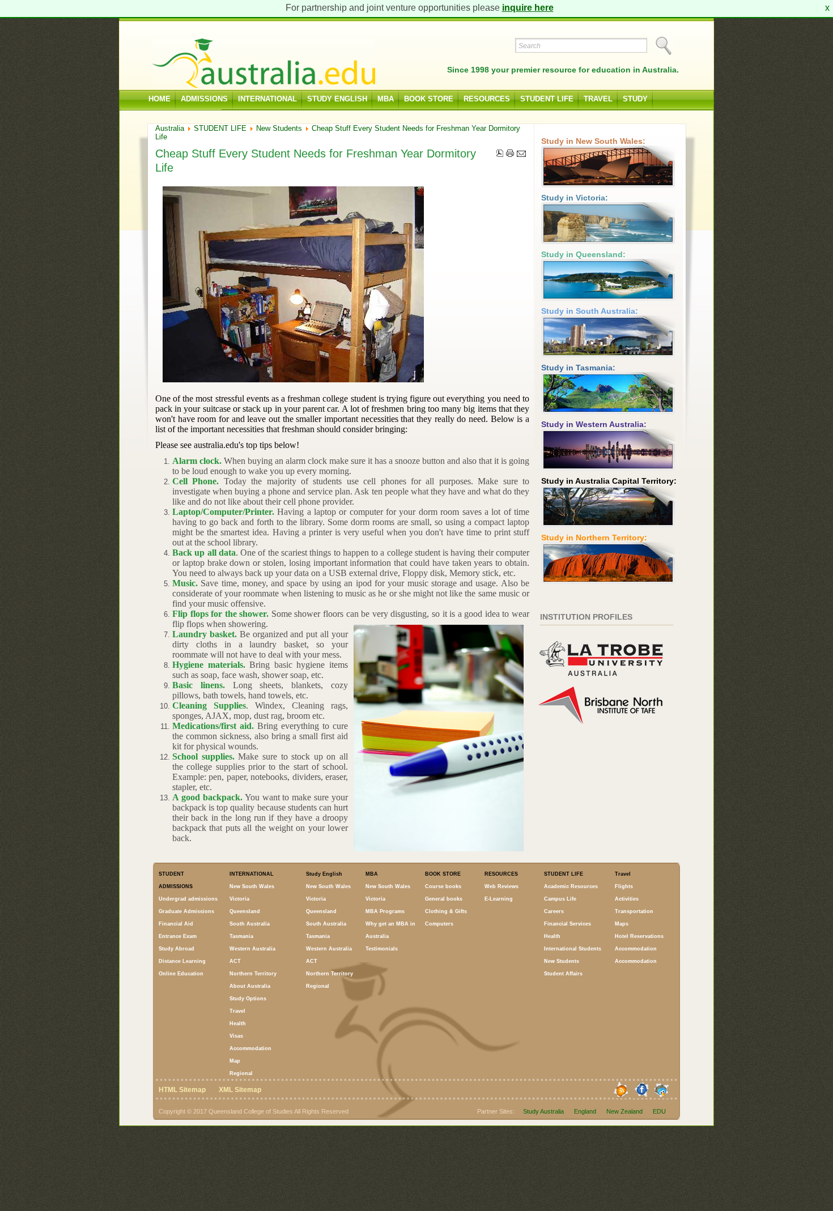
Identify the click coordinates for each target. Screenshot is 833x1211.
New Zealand (624, 1111)
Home (159, 99)
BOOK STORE (428, 99)
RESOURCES (487, 99)
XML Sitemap (240, 1090)
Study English (337, 99)
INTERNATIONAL (267, 99)
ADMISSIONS (204, 99)
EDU (659, 1111)
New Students (279, 128)
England (585, 1111)
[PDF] (499, 154)
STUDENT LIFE (546, 99)
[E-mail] (521, 154)
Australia (169, 128)
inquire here (528, 7)
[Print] (510, 154)
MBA (385, 99)
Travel (598, 99)
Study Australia (543, 1111)
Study (635, 99)
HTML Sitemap (182, 1090)
